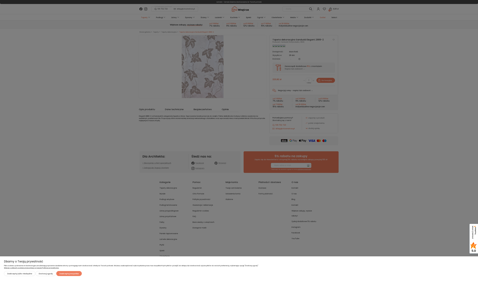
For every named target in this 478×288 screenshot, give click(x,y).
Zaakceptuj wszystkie (69, 273)
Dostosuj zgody (46, 273)
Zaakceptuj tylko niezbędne (19, 273)
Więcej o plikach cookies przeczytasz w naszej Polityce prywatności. (31, 268)
